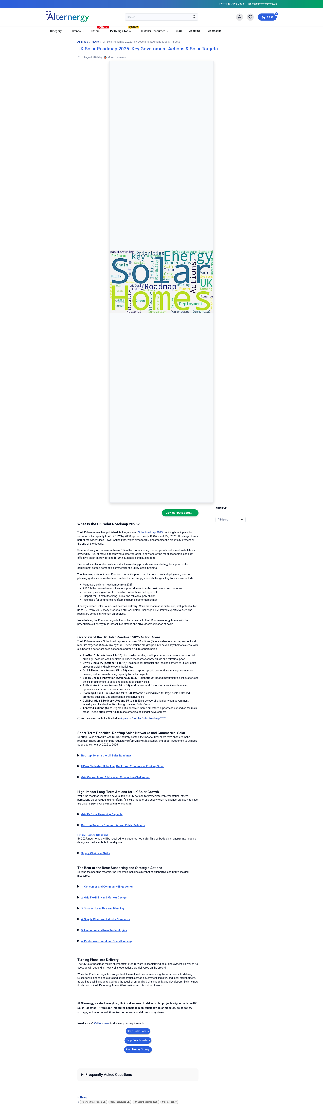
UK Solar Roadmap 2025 (145, 1102)
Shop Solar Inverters (138, 1040)
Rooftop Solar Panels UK (93, 1102)
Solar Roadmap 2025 (150, 532)
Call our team (102, 1023)
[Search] (194, 17)
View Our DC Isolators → (180, 512)
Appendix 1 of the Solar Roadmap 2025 (143, 718)
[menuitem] (57, 31)
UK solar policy (169, 1102)
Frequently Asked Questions (108, 1074)
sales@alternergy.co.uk (263, 3)
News (95, 41)
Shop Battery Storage (137, 1049)
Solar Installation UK (120, 1102)
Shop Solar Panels (138, 1031)
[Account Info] (239, 17)
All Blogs (82, 41)
